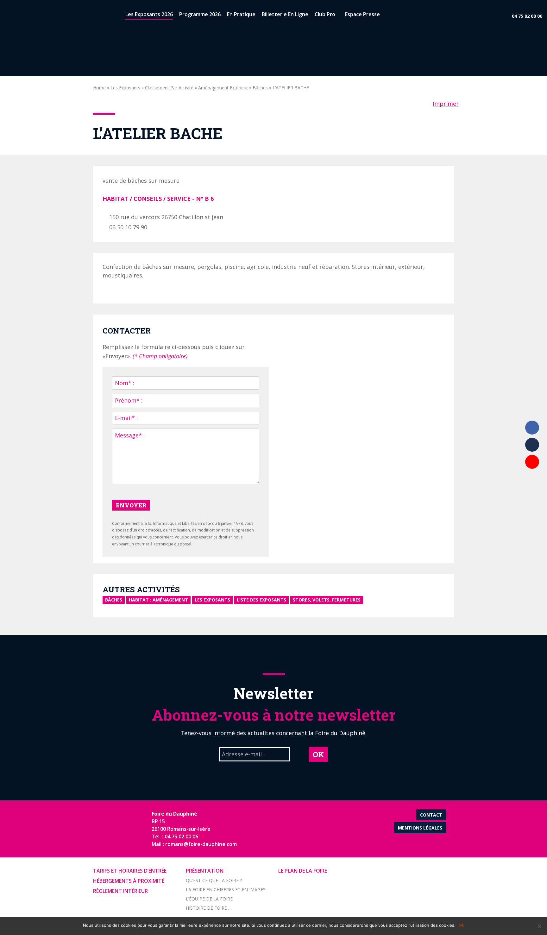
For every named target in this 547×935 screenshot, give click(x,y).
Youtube (532, 462)
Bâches (260, 88)
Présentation (204, 870)
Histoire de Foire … (209, 908)
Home (99, 88)
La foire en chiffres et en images (226, 890)
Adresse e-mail (243, 755)
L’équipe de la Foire (209, 899)
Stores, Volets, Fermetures (327, 600)
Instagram (532, 479)
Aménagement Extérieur (223, 88)
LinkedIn (532, 445)
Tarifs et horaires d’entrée (130, 870)
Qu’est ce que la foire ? (214, 880)
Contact (431, 815)
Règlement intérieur (120, 890)
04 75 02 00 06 (527, 16)
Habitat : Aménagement (158, 600)
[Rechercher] (388, 16)
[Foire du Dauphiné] (16, 16)
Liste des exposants (261, 600)
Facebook (532, 428)
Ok (461, 925)
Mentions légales (420, 828)
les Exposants (125, 88)
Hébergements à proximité (128, 880)
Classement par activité (169, 88)
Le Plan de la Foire (302, 870)
